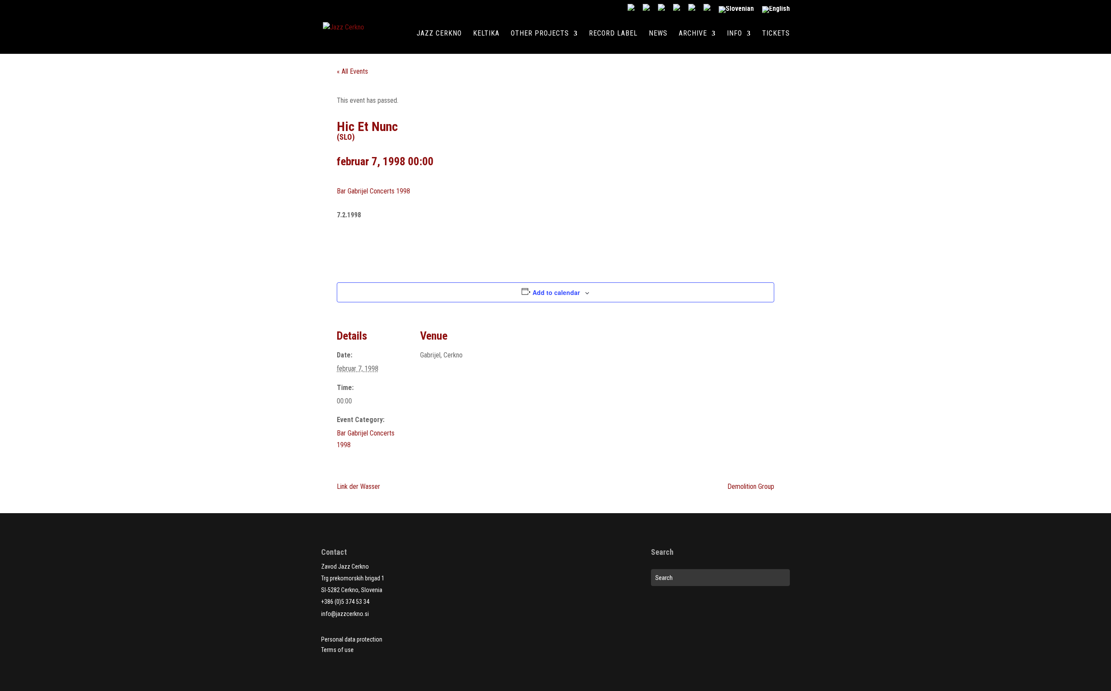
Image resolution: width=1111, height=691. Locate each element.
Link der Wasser (358, 486)
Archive (693, 33)
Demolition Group (750, 486)
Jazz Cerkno (439, 33)
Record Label (613, 33)
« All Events (352, 71)
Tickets (776, 33)
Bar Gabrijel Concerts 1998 (373, 191)
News (658, 33)
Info (734, 33)
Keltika (486, 33)
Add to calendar (556, 292)
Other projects (540, 33)
